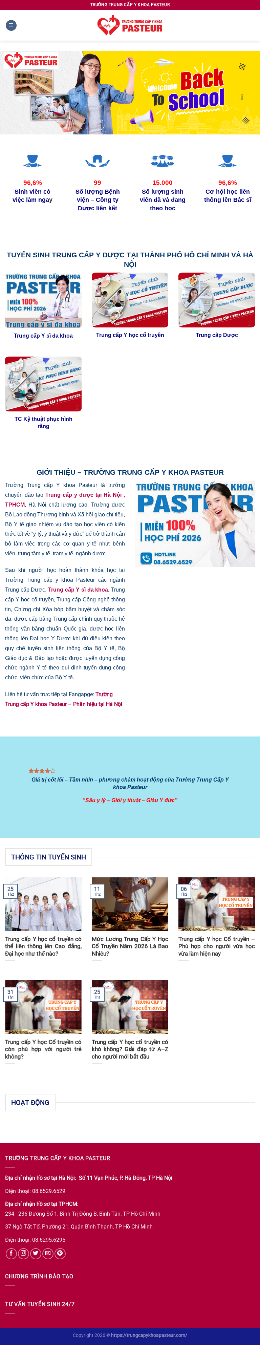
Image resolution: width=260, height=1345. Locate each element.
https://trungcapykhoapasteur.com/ (149, 1335)
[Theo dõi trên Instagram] (23, 1253)
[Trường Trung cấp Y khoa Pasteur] (130, 25)
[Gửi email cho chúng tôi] (47, 1253)
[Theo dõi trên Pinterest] (60, 1253)
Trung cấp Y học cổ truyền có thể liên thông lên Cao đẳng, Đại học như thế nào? (43, 946)
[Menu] (11, 25)
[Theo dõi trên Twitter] (35, 1253)
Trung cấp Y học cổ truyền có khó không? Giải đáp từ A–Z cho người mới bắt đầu (130, 1049)
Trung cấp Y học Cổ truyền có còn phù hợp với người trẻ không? (43, 1049)
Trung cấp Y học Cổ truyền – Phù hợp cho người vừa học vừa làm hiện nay (216, 946)
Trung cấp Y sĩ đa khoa (78, 590)
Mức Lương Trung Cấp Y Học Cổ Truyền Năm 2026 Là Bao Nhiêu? (130, 946)
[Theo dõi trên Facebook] (11, 1253)
